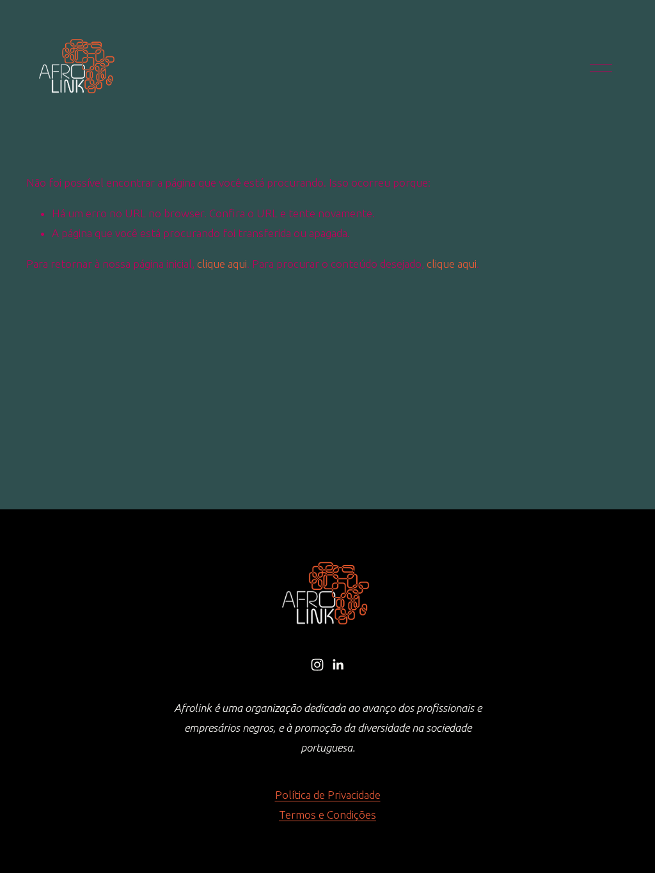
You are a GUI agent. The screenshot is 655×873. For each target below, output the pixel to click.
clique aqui (222, 264)
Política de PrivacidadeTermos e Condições (328, 805)
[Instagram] (317, 664)
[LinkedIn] (337, 664)
